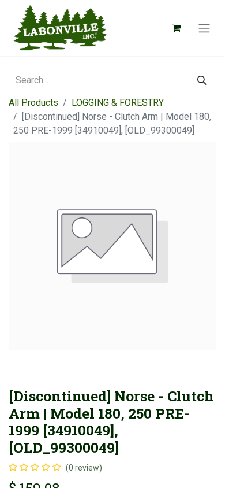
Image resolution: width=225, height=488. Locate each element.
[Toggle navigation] (204, 27)
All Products (33, 102)
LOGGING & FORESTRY (118, 102)
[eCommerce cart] (175, 27)
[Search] (201, 80)
